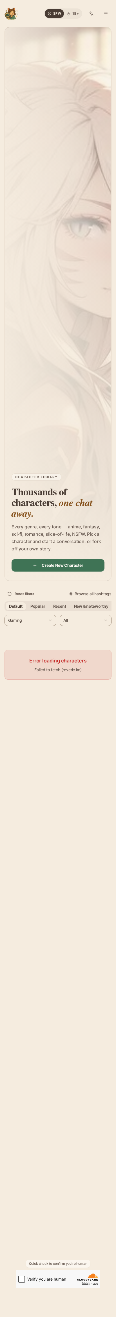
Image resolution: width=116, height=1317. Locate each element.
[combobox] (30, 620)
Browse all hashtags (93, 593)
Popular (37, 606)
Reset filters (24, 594)
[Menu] (105, 13)
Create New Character (62, 565)
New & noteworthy (91, 606)
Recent (59, 606)
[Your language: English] (91, 13)
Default (16, 606)
